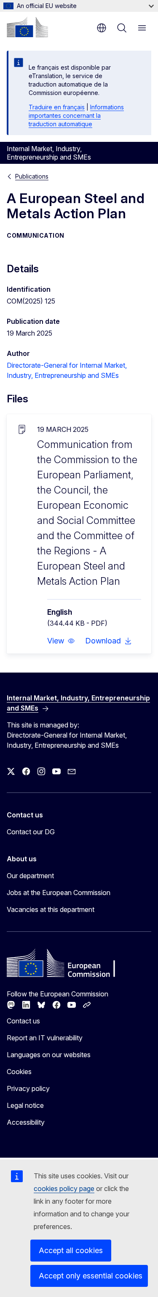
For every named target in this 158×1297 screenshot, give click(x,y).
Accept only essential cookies (90, 1275)
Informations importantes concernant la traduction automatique (76, 115)
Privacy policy (28, 1088)
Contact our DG (31, 832)
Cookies (19, 1071)
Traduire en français (57, 107)
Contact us (23, 1021)
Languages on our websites (49, 1054)
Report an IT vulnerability (45, 1038)
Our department (30, 875)
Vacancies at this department (50, 909)
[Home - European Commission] (27, 27)
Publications (31, 176)
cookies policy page (64, 1188)
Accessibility (26, 1122)
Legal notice (25, 1105)
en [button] (101, 28)
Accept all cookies (71, 1250)
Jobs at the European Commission (58, 892)
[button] (61, 641)
